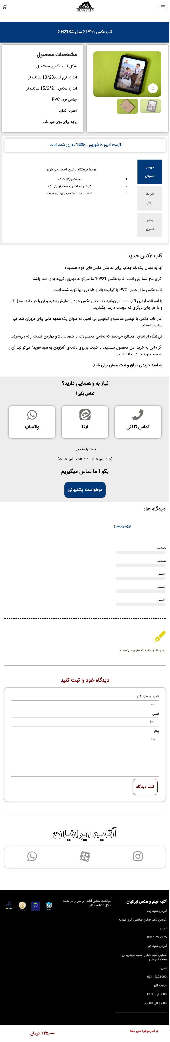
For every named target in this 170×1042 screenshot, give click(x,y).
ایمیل (155, 714)
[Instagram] (137, 856)
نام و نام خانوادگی (148, 696)
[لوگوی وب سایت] (85, 7)
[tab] (149, 172)
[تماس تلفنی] (137, 414)
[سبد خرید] (4, 6)
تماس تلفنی (137, 427)
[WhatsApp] (32, 856)
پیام (156, 731)
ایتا (85, 427)
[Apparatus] (85, 856)
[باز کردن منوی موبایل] (163, 6)
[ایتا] (85, 414)
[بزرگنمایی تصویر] (153, 88)
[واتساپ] (32, 414)
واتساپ (32, 427)
